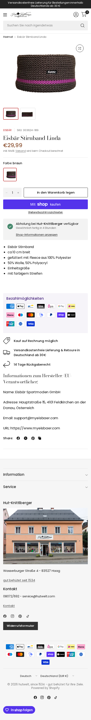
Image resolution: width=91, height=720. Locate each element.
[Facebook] (6, 616)
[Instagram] (14, 616)
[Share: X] (25, 438)
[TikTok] (29, 616)
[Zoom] (80, 48)
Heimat (8, 37)
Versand (20, 151)
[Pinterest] (21, 616)
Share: (8, 438)
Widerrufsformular (20, 626)
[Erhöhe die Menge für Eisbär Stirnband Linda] (18, 193)
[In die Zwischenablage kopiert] (39, 438)
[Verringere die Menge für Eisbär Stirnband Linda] (6, 193)
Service (9, 486)
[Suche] (82, 25)
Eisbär (7, 130)
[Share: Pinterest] (33, 438)
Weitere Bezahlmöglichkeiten (45, 212)
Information (13, 474)
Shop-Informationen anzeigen (37, 234)
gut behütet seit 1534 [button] (19, 580)
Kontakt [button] (9, 606)
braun (10, 174)
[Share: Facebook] (18, 438)
